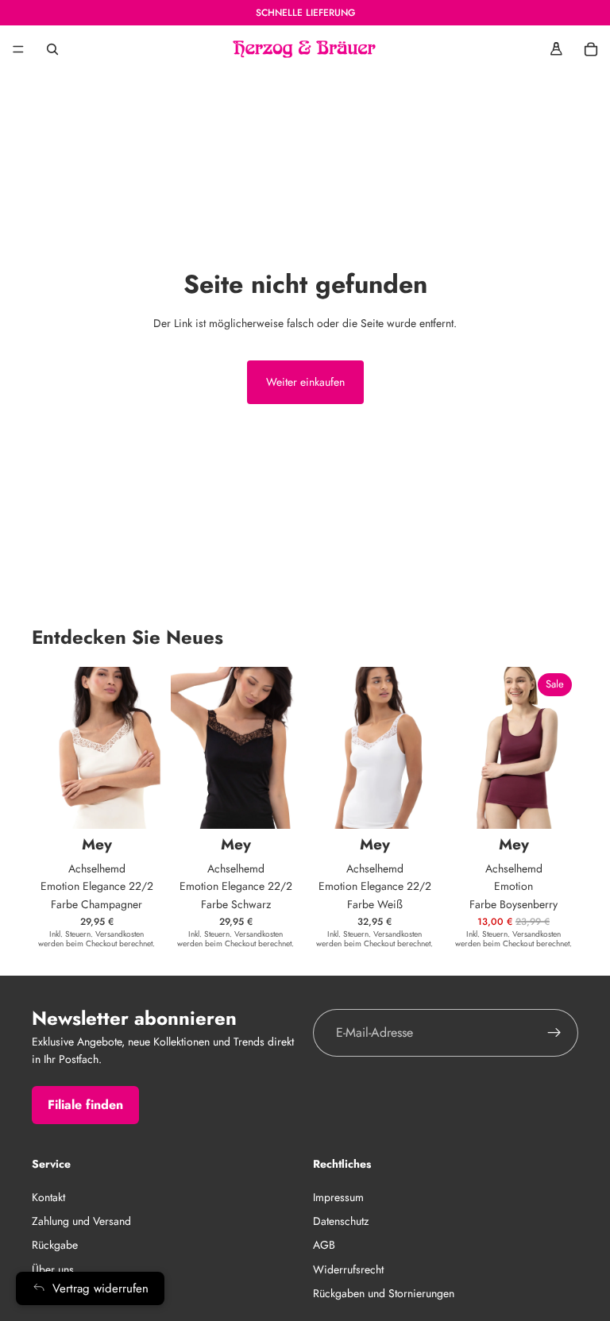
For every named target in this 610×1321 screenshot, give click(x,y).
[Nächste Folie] (560, 747)
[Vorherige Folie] (466, 747)
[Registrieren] (554, 1032)
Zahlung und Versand (81, 1221)
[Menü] (18, 49)
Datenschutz (341, 1221)
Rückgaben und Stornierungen (383, 1293)
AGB (324, 1245)
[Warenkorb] (590, 49)
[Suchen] (52, 49)
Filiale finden (85, 1105)
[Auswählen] (136, 804)
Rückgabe (55, 1245)
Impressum (338, 1197)
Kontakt (48, 1197)
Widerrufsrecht (348, 1269)
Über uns (53, 1269)
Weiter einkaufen (305, 382)
